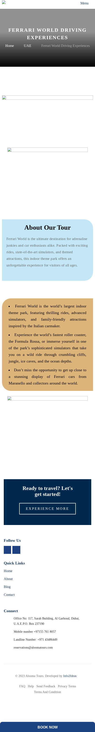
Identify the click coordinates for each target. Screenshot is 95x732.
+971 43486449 (47, 639)
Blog (7, 587)
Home (9, 46)
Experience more (47, 508)
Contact (9, 595)
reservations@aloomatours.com (33, 647)
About (8, 579)
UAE (27, 46)
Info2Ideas (69, 676)
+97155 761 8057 (45, 631)
